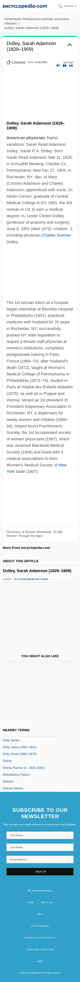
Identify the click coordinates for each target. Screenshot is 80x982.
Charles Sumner (56, 235)
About (31, 579)
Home (30, 902)
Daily (40, 961)
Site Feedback (40, 926)
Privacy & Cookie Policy (40, 938)
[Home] (25, 6)
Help (40, 914)
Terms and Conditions (40, 949)
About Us (46, 902)
